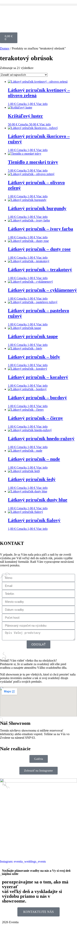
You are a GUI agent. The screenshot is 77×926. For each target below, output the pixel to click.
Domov (4, 48)
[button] (38, 5)
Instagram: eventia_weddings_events (23, 861)
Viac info (42, 104)
